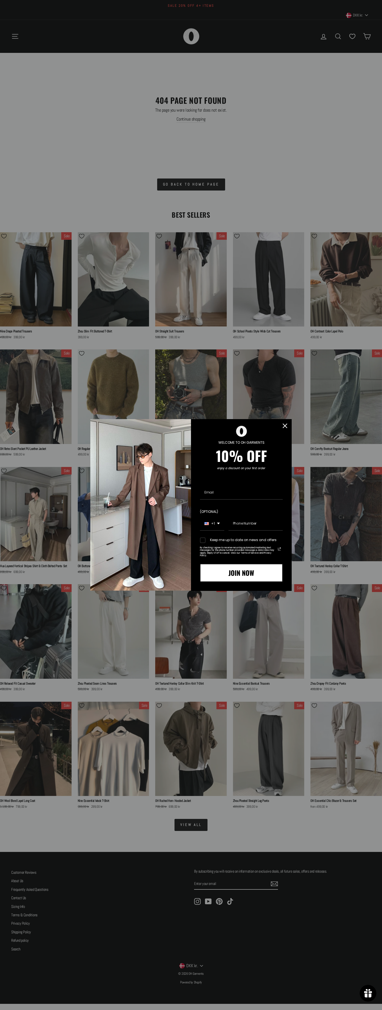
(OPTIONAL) (209, 511)
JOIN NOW (241, 573)
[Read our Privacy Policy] (279, 549)
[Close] (285, 426)
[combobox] (212, 523)
